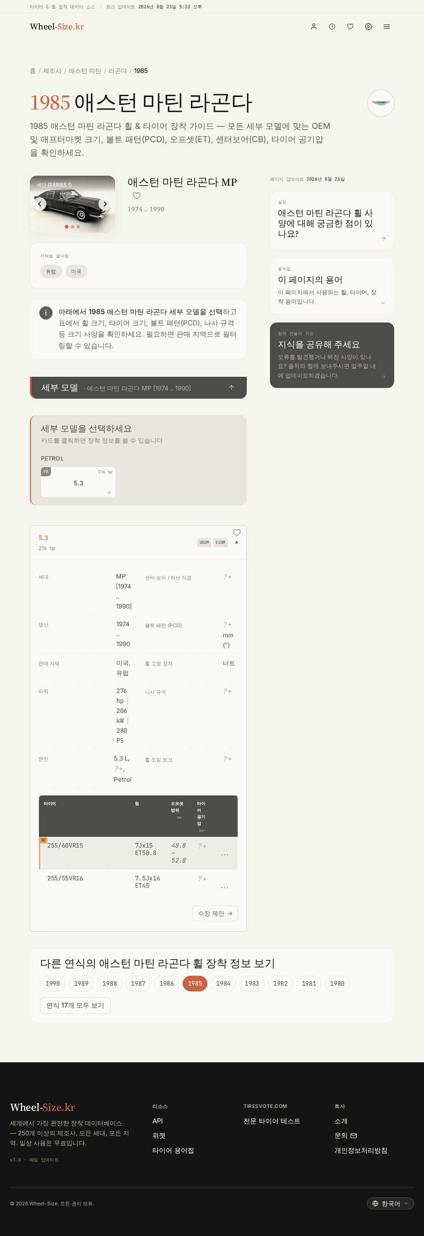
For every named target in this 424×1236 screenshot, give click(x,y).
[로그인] (313, 26)
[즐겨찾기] (350, 26)
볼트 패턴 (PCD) (163, 625)
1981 (309, 983)
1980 (337, 983)
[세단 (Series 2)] (72, 226)
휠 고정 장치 (159, 663)
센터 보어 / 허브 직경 (168, 577)
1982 (280, 983)
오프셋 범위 (177, 807)
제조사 (52, 71)
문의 (341, 1135)
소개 (341, 1121)
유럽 (51, 271)
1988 (109, 983)
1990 (53, 983)
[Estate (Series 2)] (78, 226)
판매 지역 (49, 663)
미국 (76, 271)
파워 (43, 691)
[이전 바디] (39, 204)
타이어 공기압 (201, 813)
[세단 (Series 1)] (66, 226)
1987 (138, 983)
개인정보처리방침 (361, 1150)
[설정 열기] (368, 26)
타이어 (50, 803)
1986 (166, 983)
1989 (81, 983)
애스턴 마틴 (85, 71)
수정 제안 (215, 913)
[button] (138, 388)
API (157, 1121)
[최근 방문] (332, 26)
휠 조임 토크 (159, 759)
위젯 (159, 1135)
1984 (223, 983)
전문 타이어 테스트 (272, 1121)
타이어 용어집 (173, 1150)
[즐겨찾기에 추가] (136, 195)
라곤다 (117, 71)
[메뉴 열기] (386, 26)
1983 (252, 983)
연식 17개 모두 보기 (75, 1005)
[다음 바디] (105, 204)
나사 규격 (155, 692)
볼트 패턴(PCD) (135, 139)
